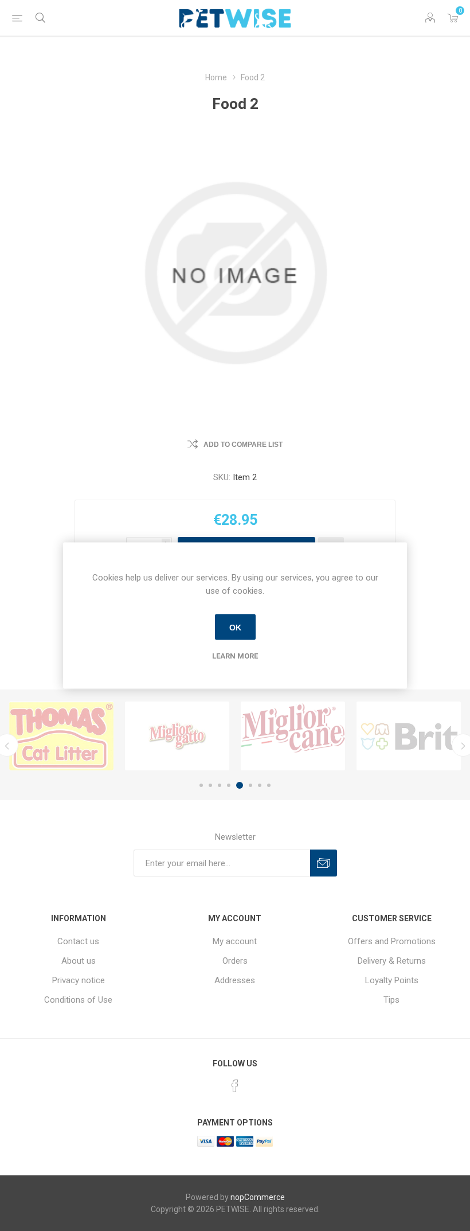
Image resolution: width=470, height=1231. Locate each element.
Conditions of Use (78, 1000)
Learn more (235, 656)
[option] (61, 736)
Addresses (234, 980)
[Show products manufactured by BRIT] (409, 736)
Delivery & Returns (392, 961)
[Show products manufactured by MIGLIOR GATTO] (177, 736)
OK (235, 627)
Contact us (78, 941)
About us (78, 961)
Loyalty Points (391, 980)
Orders (235, 961)
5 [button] (239, 785)
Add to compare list (243, 445)
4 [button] (228, 785)
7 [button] (259, 785)
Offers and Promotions (392, 941)
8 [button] (269, 785)
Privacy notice (78, 980)
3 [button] (219, 785)
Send (323, 863)
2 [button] (210, 785)
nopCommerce (257, 1197)
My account (235, 941)
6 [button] (250, 785)
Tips (391, 1000)
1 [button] (201, 785)
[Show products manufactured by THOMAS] (61, 736)
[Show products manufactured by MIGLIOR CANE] (293, 736)
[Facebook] (235, 1086)
